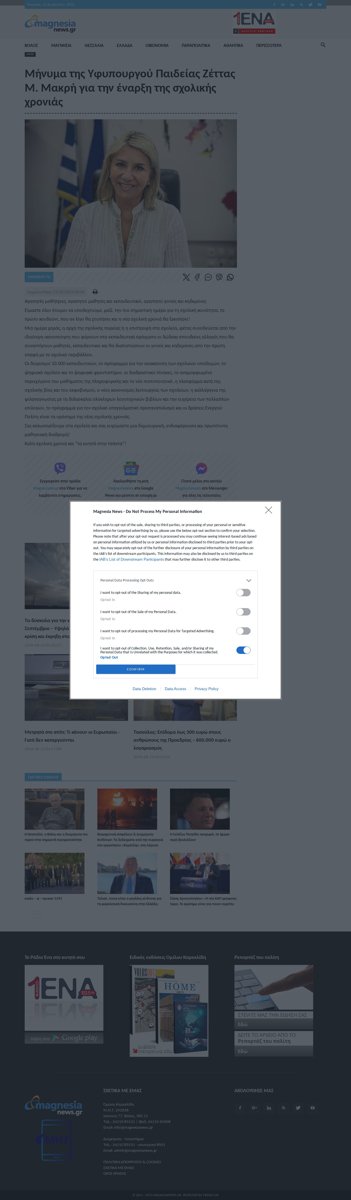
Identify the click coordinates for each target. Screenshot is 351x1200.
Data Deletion (144, 689)
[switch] (243, 592)
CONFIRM (136, 669)
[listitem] (175, 580)
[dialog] (175, 600)
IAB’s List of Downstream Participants (131, 559)
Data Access (175, 689)
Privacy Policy (207, 689)
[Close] (270, 512)
